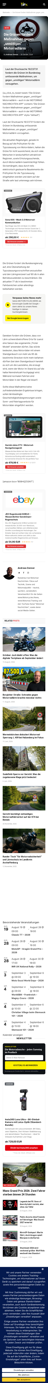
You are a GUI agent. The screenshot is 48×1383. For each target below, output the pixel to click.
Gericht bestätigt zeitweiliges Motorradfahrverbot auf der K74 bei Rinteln (21, 817)
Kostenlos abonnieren (25, 1065)
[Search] (44, 4)
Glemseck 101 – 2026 (23, 1029)
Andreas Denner (12, 55)
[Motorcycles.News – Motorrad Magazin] (24, 4)
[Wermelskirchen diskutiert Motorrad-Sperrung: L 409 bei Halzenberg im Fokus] (24, 719)
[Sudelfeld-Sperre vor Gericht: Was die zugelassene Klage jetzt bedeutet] (24, 758)
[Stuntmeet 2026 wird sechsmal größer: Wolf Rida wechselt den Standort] (10, 1251)
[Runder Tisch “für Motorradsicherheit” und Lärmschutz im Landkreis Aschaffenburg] (24, 841)
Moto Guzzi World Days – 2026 (28, 980)
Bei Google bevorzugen (18, 318)
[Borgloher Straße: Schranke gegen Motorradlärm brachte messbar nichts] (24, 679)
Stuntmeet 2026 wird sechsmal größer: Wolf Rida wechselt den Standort (32, 1250)
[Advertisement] (23, 898)
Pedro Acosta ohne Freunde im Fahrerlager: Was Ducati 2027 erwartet (32, 1219)
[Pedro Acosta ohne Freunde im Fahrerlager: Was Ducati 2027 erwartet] (10, 1220)
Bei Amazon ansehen (15, 467)
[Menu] (4, 4)
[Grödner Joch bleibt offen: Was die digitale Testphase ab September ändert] (24, 639)
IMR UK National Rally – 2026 (26, 966)
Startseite (6, 12)
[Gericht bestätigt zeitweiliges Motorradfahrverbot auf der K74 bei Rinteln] (24, 798)
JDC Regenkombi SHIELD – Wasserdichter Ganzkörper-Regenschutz (18, 517)
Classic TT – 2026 (21, 934)
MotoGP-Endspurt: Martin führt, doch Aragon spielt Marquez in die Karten (31, 1235)
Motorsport (9, 1185)
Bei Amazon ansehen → (16, 242)
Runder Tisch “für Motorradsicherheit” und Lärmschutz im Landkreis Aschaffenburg (22, 859)
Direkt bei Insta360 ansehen (24, 1148)
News (7, 28)
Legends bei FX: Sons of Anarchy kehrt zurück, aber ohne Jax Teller (32, 1204)
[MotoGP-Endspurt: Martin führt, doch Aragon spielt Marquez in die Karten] (10, 1236)
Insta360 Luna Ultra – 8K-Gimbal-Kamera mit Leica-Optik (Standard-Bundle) (23, 1122)
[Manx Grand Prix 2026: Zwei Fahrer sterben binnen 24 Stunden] (24, 1175)
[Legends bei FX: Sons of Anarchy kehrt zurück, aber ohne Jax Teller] (10, 1205)
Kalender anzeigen (13, 1035)
